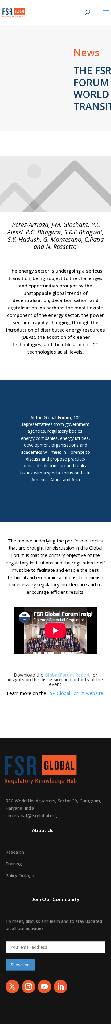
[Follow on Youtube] (44, 986)
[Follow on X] (12, 986)
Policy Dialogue (21, 875)
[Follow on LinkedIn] (60, 986)
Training (14, 864)
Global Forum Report (67, 675)
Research (15, 852)
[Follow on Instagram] (28, 986)
